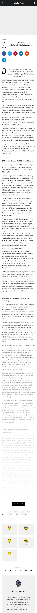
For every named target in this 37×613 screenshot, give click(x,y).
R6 (17, 514)
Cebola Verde (18, 3)
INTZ (23, 511)
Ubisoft (12, 518)
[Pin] (15, 53)
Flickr (9, 153)
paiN (29, 511)
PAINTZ (11, 514)
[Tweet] (10, 53)
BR (10, 511)
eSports (4, 39)
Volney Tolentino (18, 591)
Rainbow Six (24, 514)
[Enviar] (27, 53)
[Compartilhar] (4, 53)
